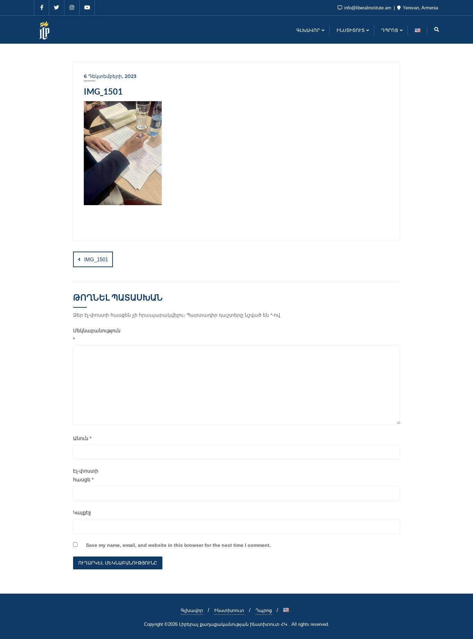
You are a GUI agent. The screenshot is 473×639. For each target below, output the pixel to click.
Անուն (82, 438)
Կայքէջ (82, 512)
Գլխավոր (192, 610)
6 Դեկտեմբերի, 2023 (110, 76)
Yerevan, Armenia (419, 7)
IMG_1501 (96, 259)
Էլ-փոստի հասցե (85, 475)
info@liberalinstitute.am (368, 7)
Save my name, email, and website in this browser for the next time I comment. (178, 545)
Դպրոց (264, 610)
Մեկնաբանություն (92, 335)
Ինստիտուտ (229, 610)
